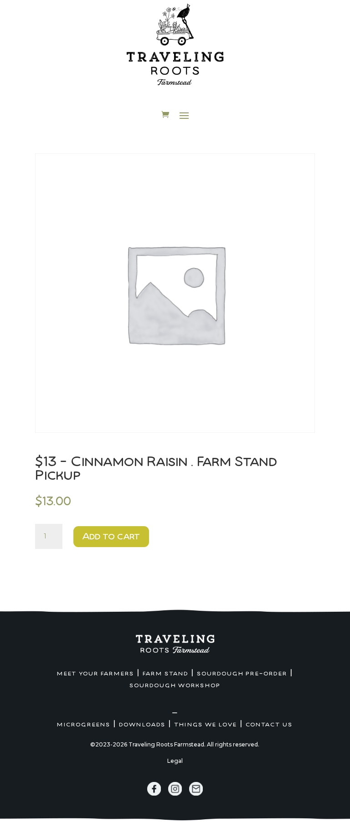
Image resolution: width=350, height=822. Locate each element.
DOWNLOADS (142, 724)
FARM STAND (165, 673)
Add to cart (111, 536)
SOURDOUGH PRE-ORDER (242, 673)
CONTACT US (269, 724)
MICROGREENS (83, 724)
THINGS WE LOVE (205, 724)
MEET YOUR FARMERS (95, 673)
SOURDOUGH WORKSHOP (175, 685)
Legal (175, 760)
